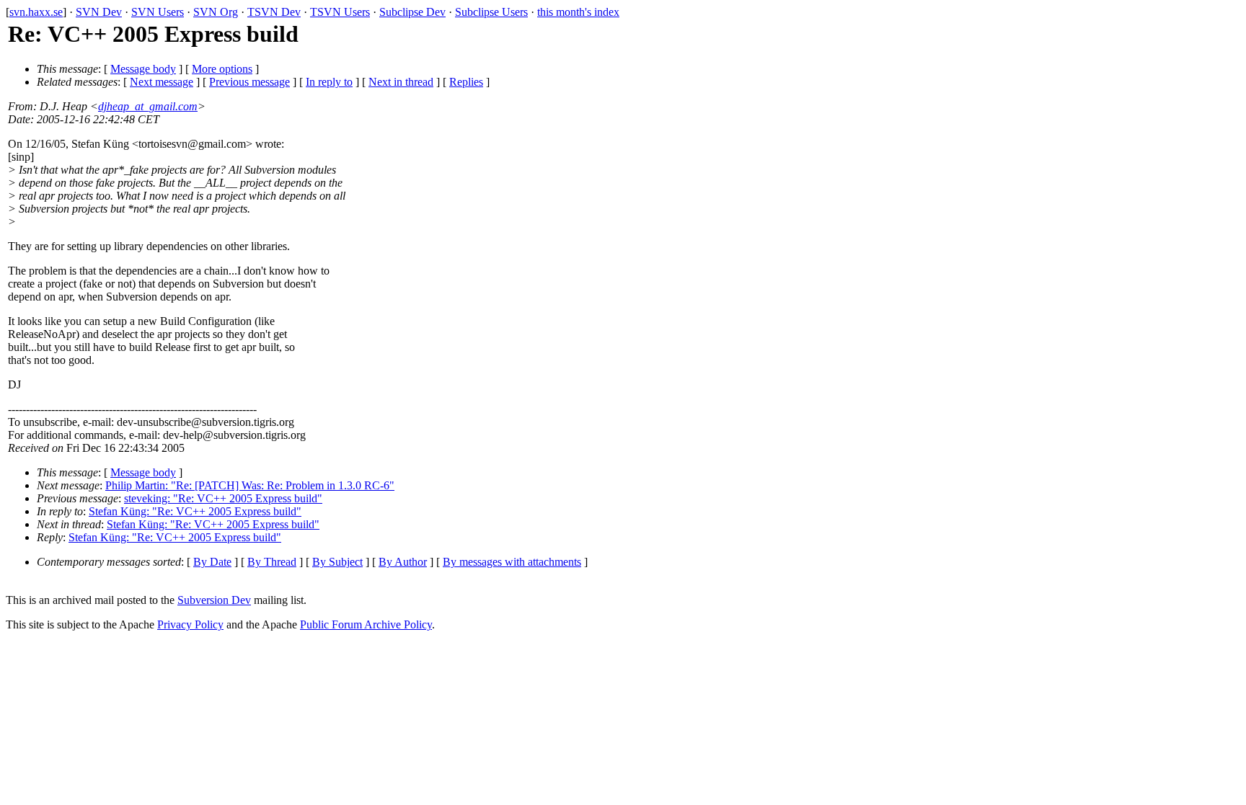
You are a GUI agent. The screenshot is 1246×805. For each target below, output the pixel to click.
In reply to (329, 82)
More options (222, 69)
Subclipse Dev (412, 12)
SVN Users (157, 12)
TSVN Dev (274, 12)
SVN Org (215, 12)
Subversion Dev (214, 600)
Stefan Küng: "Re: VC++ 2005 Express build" (195, 511)
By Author (403, 562)
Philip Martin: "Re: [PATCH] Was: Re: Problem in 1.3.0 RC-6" (249, 485)
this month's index (578, 12)
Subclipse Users (491, 12)
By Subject (337, 562)
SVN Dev (99, 12)
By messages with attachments (512, 562)
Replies (466, 82)
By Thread (271, 562)
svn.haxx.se (36, 12)
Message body (143, 69)
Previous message (249, 82)
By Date (212, 562)
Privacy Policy (190, 624)
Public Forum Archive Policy (366, 624)
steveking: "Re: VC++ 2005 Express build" (223, 498)
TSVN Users (340, 12)
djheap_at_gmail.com (148, 106)
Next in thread (400, 82)
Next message (161, 82)
